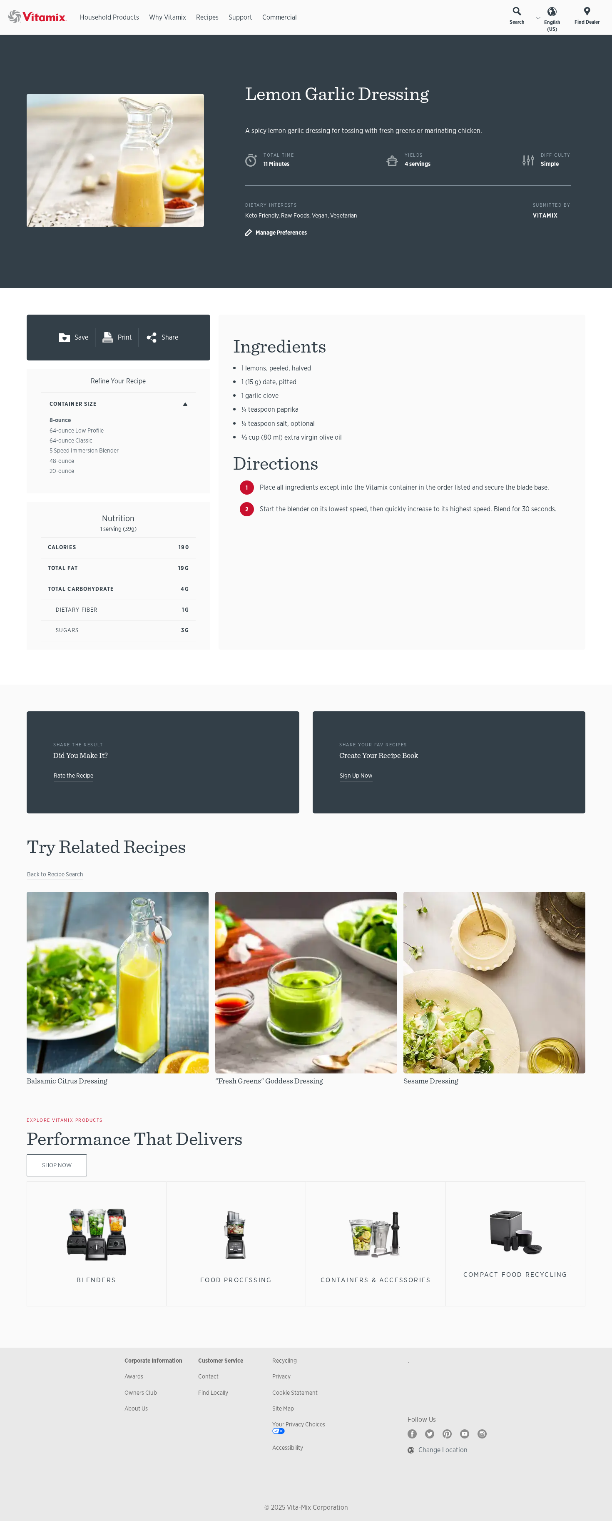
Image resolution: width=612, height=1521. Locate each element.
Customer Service (220, 1360)
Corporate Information (153, 1360)
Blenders (96, 1280)
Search (517, 22)
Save (81, 337)
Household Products (109, 17)
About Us (136, 1408)
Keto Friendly (262, 215)
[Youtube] (464, 1433)
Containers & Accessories (376, 1280)
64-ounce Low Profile (77, 430)
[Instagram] (482, 1433)
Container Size (73, 404)
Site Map (283, 1408)
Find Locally (213, 1392)
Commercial (279, 17)
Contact (208, 1376)
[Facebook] (412, 1433)
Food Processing (236, 1280)
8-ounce (60, 420)
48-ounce (62, 461)
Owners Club (140, 1392)
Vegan (320, 215)
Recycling (284, 1360)
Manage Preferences (281, 232)
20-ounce (62, 471)
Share (170, 337)
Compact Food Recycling (515, 1274)
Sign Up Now (356, 775)
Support (240, 17)
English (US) (552, 26)
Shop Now (57, 1165)
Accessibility (287, 1447)
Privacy (281, 1376)
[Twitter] (429, 1433)
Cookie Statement (295, 1392)
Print (125, 337)
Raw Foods (295, 215)
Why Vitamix (167, 17)
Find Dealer (587, 22)
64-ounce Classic (71, 440)
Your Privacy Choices (298, 1424)
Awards (133, 1376)
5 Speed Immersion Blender (84, 450)
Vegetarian (343, 215)
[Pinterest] (447, 1433)
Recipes (207, 17)
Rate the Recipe (73, 775)
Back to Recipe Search (55, 874)
